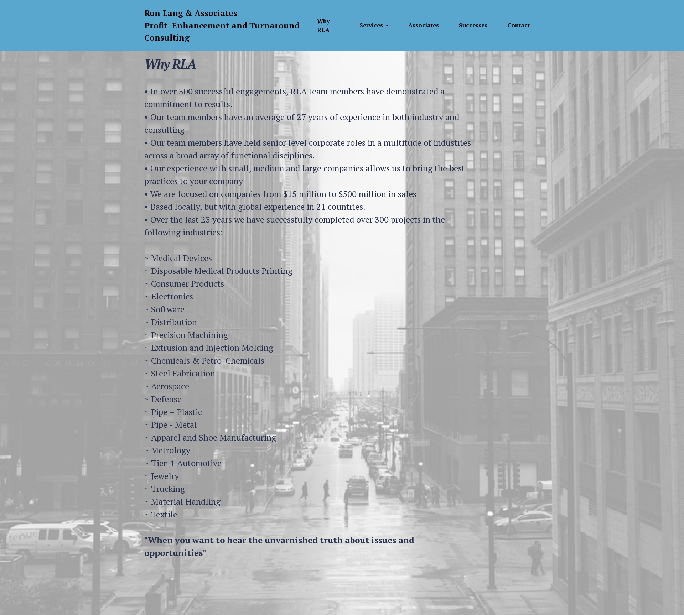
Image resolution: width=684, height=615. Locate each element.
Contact (518, 25)
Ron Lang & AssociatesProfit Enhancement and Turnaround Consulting (222, 25)
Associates (423, 25)
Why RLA (323, 25)
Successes (473, 25)
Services (371, 25)
